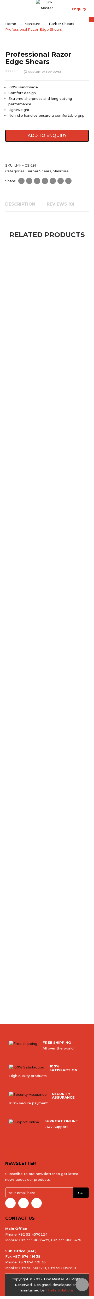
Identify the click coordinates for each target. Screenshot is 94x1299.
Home (10, 24)
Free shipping (57, 1042)
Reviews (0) (60, 204)
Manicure (32, 24)
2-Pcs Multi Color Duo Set (32, 469)
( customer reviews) (42, 71)
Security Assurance (63, 1095)
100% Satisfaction (63, 1068)
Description (20, 204)
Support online (61, 1121)
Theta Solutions (60, 1290)
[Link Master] (47, 5)
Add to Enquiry (47, 135)
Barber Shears (61, 24)
